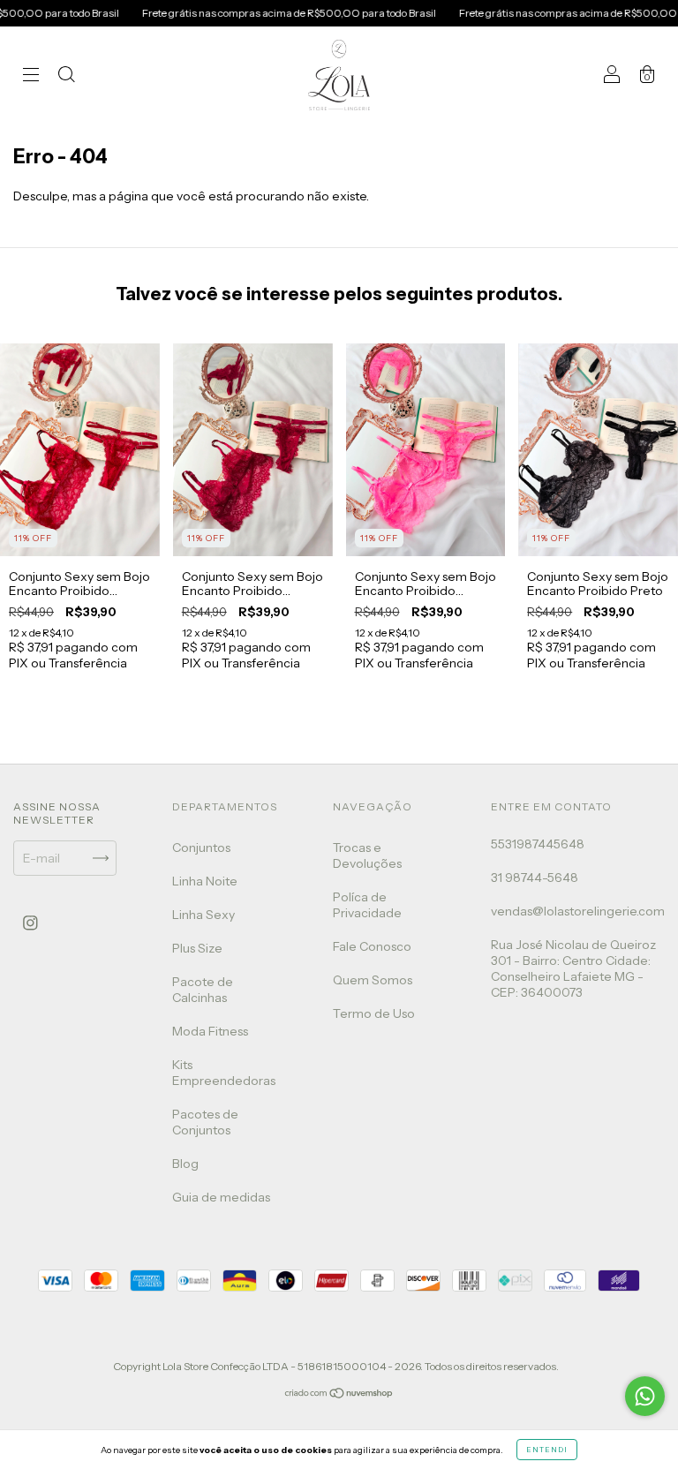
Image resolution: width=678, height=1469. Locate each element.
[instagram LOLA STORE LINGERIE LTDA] (30, 923)
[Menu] (31, 77)
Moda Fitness (210, 1031)
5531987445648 (537, 844)
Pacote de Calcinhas (202, 990)
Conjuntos (201, 847)
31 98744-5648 (534, 877)
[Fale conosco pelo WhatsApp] (645, 1396)
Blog (185, 1163)
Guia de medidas (221, 1197)
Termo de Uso (374, 1013)
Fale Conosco (372, 946)
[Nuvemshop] (339, 1395)
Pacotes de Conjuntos (205, 1122)
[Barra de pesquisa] (66, 77)
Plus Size (197, 948)
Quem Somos (372, 980)
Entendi (547, 1449)
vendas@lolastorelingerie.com (578, 911)
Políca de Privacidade (367, 905)
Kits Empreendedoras (223, 1073)
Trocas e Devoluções (367, 855)
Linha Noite (204, 881)
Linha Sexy (203, 915)
